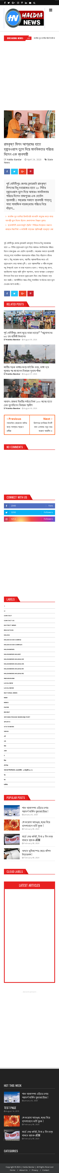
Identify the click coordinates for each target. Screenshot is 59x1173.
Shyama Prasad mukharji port (17, 717)
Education (8, 630)
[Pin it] (30, 171)
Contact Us (9, 620)
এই (5, 736)
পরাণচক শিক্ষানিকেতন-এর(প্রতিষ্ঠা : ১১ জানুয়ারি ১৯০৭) (18, 770)
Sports (7, 722)
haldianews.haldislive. (14, 673)
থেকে (5, 751)
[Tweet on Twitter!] (14, 171)
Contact (8, 616)
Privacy (35, 1170)
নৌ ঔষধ (6, 765)
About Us (23, 1170)
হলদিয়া (6, 784)
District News (10, 625)
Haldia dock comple (12, 640)
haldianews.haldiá (12, 654)
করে (5, 746)
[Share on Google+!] (22, 171)
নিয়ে (5, 760)
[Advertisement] (29, 74)
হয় (4, 780)
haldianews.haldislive (14, 669)
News (6, 702)
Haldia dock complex (13, 645)
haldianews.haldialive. (14, 664)
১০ (4, 611)
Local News (9, 688)
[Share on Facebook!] (7, 171)
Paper (6, 707)
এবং (5, 741)
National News (10, 693)
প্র (4, 775)
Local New (8, 683)
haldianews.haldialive (14, 659)
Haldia (7, 635)
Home (12, 1170)
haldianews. (9, 649)
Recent (7, 712)
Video (6, 731)
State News (9, 727)
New (6, 698)
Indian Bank (9, 678)
